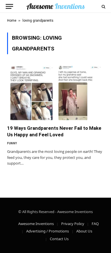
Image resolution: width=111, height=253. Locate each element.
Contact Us (59, 238)
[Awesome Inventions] (55, 6)
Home (11, 21)
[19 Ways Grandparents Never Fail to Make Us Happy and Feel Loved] (55, 93)
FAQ (95, 223)
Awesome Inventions (36, 223)
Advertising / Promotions (47, 231)
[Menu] (9, 6)
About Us (84, 231)
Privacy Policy (72, 223)
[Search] (102, 6)
